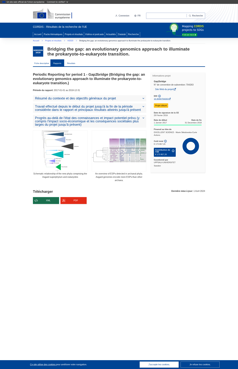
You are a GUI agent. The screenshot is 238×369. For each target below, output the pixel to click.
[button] (137, 16)
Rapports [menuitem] (57, 63)
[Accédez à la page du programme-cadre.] (38, 51)
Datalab (122, 34)
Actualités (111, 34)
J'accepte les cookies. (159, 364)
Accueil (37, 34)
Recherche (133, 34)
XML (48, 200)
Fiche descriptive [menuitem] (41, 63)
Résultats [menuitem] (71, 63)
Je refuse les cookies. (200, 364)
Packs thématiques (53, 34)
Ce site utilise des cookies (43, 364)
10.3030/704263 (161, 99)
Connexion (124, 16)
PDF (76, 200)
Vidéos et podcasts (94, 34)
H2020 (70, 40)
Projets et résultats (74, 34)
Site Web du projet (164, 89)
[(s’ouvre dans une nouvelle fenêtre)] (55, 13)
